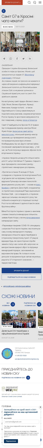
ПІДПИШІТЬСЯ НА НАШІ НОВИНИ (21, 277)
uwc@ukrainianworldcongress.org (27, 359)
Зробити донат (21, 271)
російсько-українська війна (18, 286)
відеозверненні (33, 217)
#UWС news (8, 27)
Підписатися (11, 441)
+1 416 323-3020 (21, 356)
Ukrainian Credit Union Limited (12, 396)
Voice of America (30, 120)
